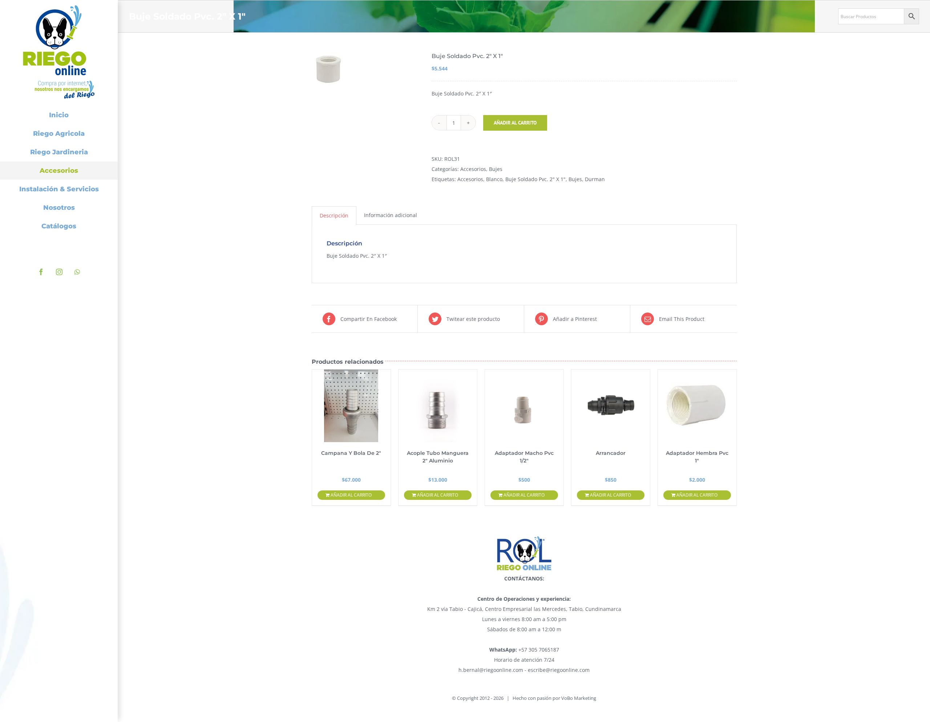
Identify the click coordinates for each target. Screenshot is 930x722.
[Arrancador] (610, 406)
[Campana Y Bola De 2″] (351, 406)
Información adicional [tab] (390, 215)
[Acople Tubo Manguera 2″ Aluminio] (438, 406)
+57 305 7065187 (524, 649)
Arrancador (611, 453)
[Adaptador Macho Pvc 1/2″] (524, 406)
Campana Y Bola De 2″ (351, 453)
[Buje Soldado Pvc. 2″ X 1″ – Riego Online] (366, 69)
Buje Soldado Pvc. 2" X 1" (535, 179)
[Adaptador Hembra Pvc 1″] (697, 406)
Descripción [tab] (334, 215)
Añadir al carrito (515, 122)
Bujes (495, 169)
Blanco (494, 179)
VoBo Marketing (578, 698)
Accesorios (473, 169)
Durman (595, 179)
